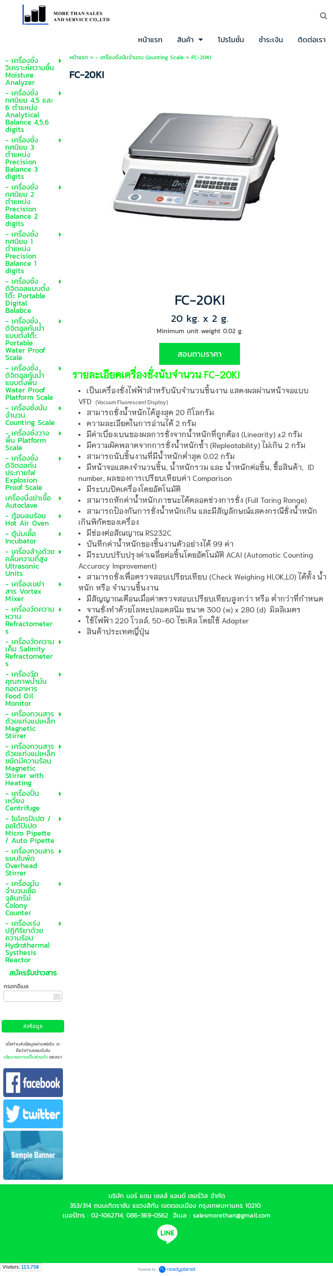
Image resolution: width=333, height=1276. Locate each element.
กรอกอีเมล (16, 986)
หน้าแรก (78, 57)
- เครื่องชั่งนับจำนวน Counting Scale (139, 57)
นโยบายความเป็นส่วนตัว (26, 1057)
